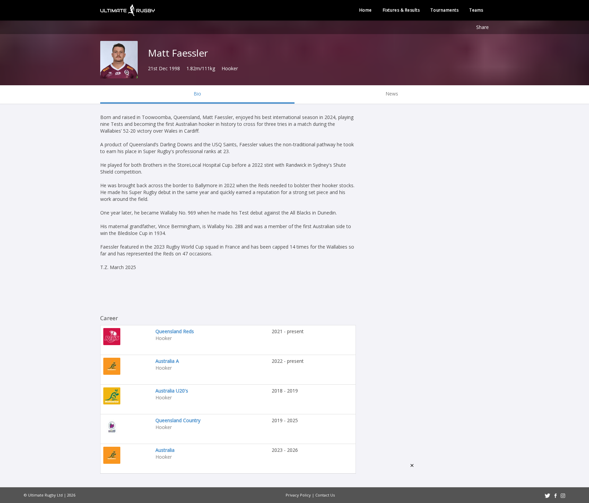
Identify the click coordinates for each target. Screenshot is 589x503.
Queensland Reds (174, 331)
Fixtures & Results (401, 10)
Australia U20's (171, 390)
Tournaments (444, 10)
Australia (165, 450)
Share (482, 27)
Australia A (167, 361)
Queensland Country (177, 420)
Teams (476, 10)
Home (365, 10)
